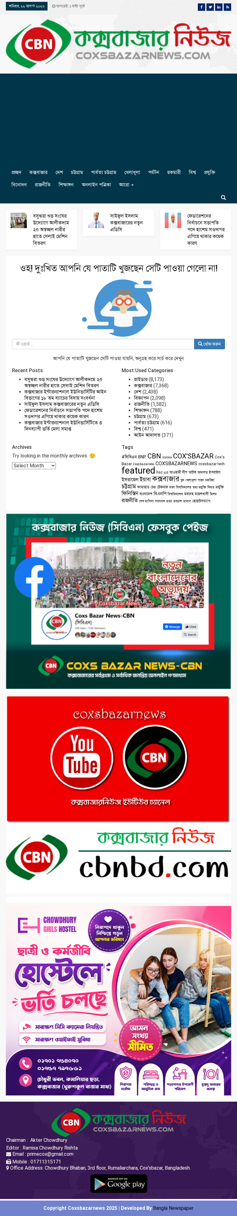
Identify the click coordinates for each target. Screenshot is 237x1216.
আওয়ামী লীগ (178, 472)
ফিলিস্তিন (130, 493)
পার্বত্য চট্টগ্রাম (103, 172)
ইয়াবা (145, 479)
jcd (166, 472)
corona (167, 457)
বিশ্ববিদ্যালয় (175, 494)
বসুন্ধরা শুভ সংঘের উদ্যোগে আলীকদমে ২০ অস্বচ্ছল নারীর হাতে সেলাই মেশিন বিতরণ (51, 229)
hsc (159, 472)
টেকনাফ (162, 487)
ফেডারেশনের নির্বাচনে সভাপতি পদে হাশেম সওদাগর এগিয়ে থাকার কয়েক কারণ (206, 229)
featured (138, 470)
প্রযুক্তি (209, 172)
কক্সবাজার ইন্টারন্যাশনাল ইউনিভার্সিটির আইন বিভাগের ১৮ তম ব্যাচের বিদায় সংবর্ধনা (65, 395)
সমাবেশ (160, 501)
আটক (192, 472)
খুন (182, 480)
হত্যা (169, 501)
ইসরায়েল (130, 480)
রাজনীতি (43, 185)
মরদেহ (188, 494)
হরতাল (177, 501)
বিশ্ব (192, 172)
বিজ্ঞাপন (141, 398)
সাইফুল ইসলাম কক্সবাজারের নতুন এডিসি (126, 222)
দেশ (59, 172)
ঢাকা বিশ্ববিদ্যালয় (180, 487)
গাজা (201, 480)
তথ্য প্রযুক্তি (199, 487)
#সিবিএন (129, 456)
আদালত (203, 472)
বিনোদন (19, 185)
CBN (154, 456)
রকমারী (174, 172)
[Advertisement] (118, 120)
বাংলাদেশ (145, 494)
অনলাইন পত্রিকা (96, 185)
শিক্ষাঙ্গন (66, 185)
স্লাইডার (141, 379)
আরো (125, 185)
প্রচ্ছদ (16, 172)
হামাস (187, 501)
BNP (142, 456)
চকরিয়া (209, 480)
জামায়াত (143, 487)
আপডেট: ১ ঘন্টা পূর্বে (70, 6)
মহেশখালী (202, 494)
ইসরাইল (214, 472)
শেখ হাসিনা (146, 501)
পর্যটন (153, 172)
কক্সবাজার (38, 172)
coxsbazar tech (211, 464)
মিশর (213, 494)
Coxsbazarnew (143, 464)
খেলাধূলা (132, 172)
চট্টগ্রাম (77, 172)
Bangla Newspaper (173, 1208)
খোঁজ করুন (211, 344)
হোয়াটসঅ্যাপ (201, 501)
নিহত (210, 487)
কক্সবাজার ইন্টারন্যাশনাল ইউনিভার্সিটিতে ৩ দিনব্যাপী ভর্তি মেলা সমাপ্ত (63, 426)
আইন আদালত (147, 435)
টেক (153, 487)
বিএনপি (160, 493)
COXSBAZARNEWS (176, 463)
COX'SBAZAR (193, 456)
